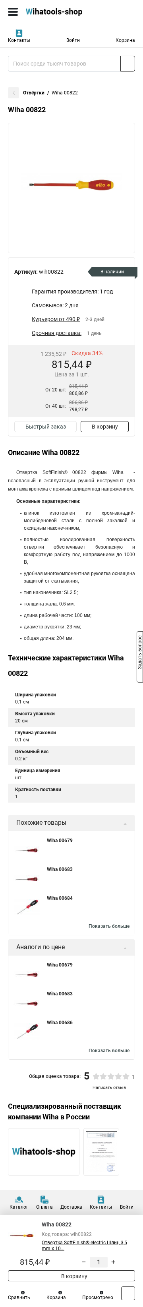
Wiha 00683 (60, 869)
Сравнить (19, 1297)
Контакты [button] (19, 40)
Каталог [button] (19, 1207)
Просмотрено (97, 1297)
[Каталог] (13, 12)
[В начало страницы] (128, 1293)
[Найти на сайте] (127, 63)
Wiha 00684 (60, 898)
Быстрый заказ (45, 426)
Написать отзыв (109, 1087)
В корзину (105, 426)
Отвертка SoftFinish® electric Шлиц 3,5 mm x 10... (84, 1245)
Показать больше (109, 926)
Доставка (71, 1207)
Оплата (44, 1207)
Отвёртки (33, 93)
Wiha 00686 (60, 1022)
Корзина (125, 40)
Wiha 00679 (60, 840)
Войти (73, 40)
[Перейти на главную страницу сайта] (59, 12)
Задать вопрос (140, 653)
